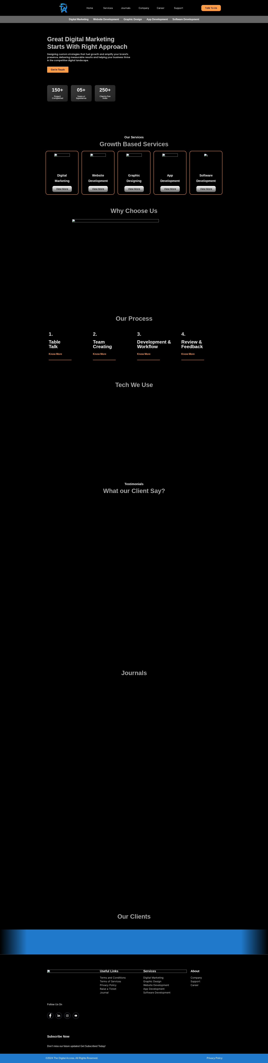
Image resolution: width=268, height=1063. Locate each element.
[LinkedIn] (59, 1016)
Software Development (185, 19)
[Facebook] (50, 1016)
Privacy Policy (214, 1058)
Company (144, 8)
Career (160, 8)
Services (108, 8)
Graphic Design (133, 19)
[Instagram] (67, 1016)
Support (178, 8)
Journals (125, 8)
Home (90, 8)
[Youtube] (76, 1016)
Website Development (106, 19)
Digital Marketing (79, 19)
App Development (157, 19)
